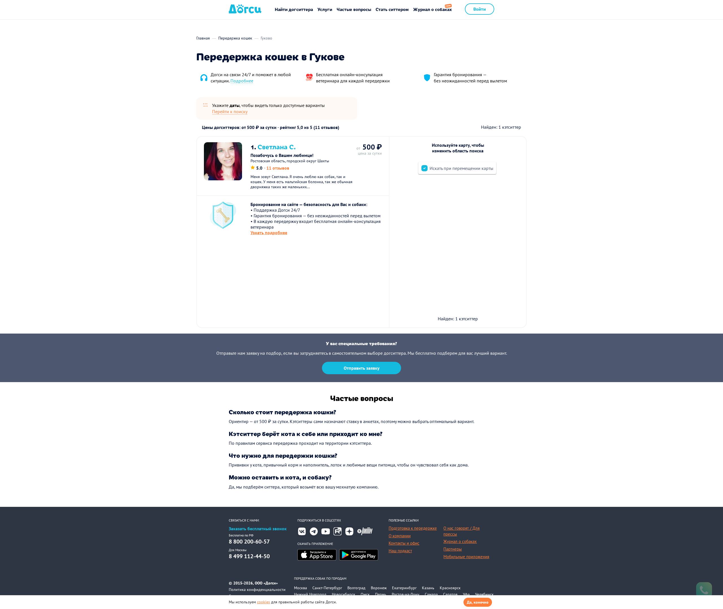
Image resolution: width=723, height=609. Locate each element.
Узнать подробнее (269, 232)
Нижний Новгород (310, 594)
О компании (400, 535)
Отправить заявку (362, 368)
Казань (428, 587)
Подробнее (241, 81)
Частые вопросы (354, 9)
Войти (479, 9)
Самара (431, 594)
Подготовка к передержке (413, 528)
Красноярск (450, 587)
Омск (365, 594)
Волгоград (356, 587)
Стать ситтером (392, 9)
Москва (300, 587)
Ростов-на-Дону (405, 594)
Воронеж (379, 587)
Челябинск (484, 594)
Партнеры (452, 549)
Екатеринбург (404, 587)
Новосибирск (343, 594)
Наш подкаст (400, 550)
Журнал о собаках (432, 9)
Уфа (466, 594)
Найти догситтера (294, 9)
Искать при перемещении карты (461, 168)
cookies (263, 601)
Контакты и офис (404, 543)
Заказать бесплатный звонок (258, 528)
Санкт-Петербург (327, 587)
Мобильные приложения (466, 556)
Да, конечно (478, 602)
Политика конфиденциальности (257, 589)
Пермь (380, 594)
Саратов (450, 594)
